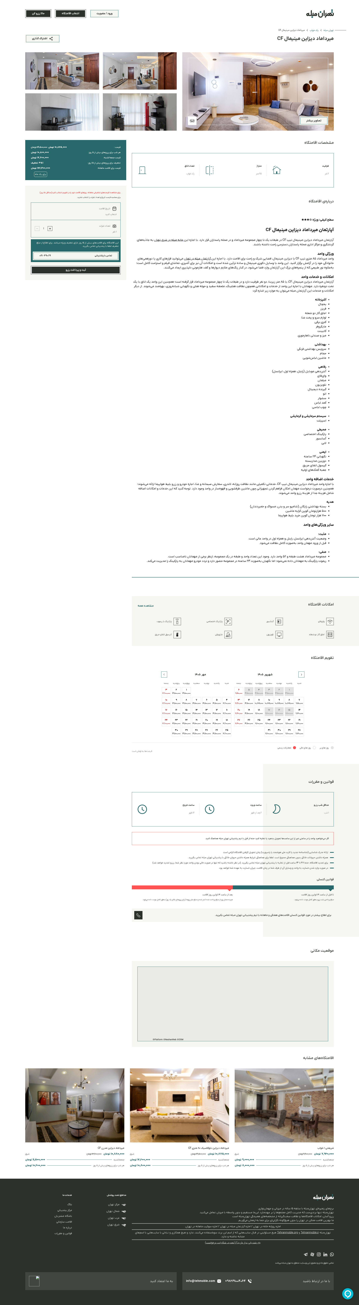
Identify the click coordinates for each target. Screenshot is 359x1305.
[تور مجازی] (192, 120)
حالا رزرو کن (38, 13)
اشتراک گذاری (39, 38)
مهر (204, 674)
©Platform (158, 1040)
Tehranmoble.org (287, 1232)
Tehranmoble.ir (310, 1232)
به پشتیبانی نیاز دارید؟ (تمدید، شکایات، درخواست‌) (233, 1243)
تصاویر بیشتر (313, 120)
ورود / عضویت (104, 13)
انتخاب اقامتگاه (70, 13)
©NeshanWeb (169, 1040)
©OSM (180, 1040)
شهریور (268, 674)
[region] (233, 1004)
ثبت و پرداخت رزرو (76, 270)
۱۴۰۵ (260, 674)
